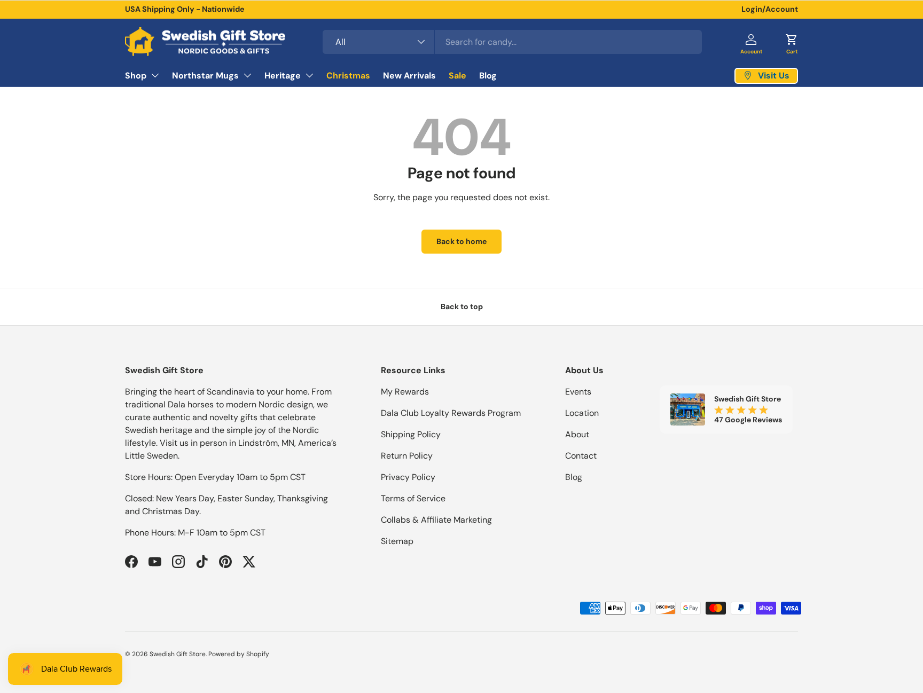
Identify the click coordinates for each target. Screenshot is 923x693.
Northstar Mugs (205, 75)
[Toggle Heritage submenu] (309, 75)
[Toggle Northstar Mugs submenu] (247, 75)
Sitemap (397, 541)
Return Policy (407, 455)
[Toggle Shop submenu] (154, 75)
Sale (457, 75)
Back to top (462, 306)
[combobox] (512, 42)
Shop (135, 75)
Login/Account (769, 9)
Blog (488, 75)
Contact (581, 455)
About (577, 434)
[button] (791, 41)
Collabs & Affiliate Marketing (436, 519)
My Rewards (405, 391)
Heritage (282, 75)
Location (582, 413)
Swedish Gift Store (178, 654)
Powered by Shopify (238, 654)
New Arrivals (409, 75)
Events (578, 391)
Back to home (461, 241)
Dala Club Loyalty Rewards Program (451, 413)
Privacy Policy (408, 477)
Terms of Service (413, 498)
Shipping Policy (411, 434)
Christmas (348, 75)
